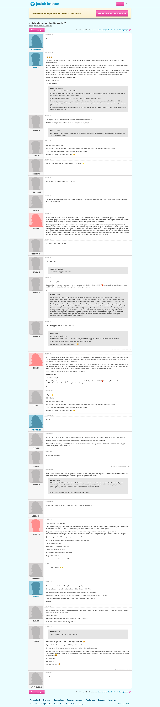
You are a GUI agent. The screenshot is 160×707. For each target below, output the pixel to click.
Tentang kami (35, 700)
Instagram (82, 704)
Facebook (69, 704)
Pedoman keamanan (74, 700)
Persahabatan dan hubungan (43, 26)
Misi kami (46, 700)
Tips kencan (90, 700)
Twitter (75, 704)
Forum (31, 26)
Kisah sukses (59, 700)
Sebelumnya (102, 30)
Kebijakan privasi (46, 704)
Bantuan (101, 700)
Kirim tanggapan (37, 30)
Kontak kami (112, 700)
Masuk (120, 4)
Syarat (56, 704)
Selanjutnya (123, 30)
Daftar (128, 4)
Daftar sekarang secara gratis (112, 13)
